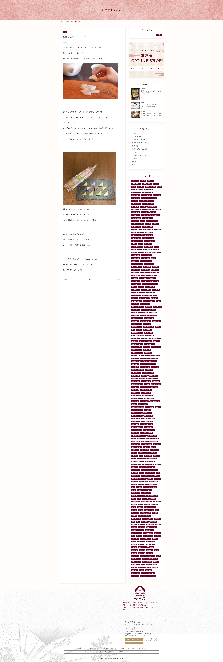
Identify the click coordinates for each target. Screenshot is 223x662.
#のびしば (134, 286)
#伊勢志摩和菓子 (149, 398)
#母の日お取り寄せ (151, 527)
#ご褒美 (144, 275)
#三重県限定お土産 (148, 327)
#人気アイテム (147, 329)
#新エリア (134, 510)
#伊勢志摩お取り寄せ (146, 390)
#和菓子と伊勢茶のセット (138, 461)
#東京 (138, 521)
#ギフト (153, 258)
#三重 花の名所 (157, 306)
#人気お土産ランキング (137, 332)
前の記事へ (67, 279)
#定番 (133, 487)
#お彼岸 (133, 249)
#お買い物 (141, 252)
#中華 (133, 329)
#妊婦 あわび (158, 478)
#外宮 (158, 473)
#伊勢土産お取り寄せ (152, 378)
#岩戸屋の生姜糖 (146, 493)
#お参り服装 (141, 232)
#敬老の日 (140, 507)
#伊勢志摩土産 (135, 401)
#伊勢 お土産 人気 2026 (145, 341)
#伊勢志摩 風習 (135, 390)
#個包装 (153, 447)
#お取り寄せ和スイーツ (137, 241)
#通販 (143, 564)
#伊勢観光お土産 (153, 441)
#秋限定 (151, 547)
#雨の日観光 (134, 570)
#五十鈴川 (139, 329)
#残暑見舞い (142, 527)
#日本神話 (155, 513)
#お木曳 (139, 249)
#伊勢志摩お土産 (135, 392)
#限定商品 (154, 567)
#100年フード (135, 180)
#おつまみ (152, 212)
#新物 (146, 510)
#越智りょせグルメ (136, 561)
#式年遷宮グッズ (135, 501)
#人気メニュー (149, 335)
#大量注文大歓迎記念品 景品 (139, 478)
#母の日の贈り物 (148, 533)
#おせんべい (145, 212)
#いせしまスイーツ (147, 192)
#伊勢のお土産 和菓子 (137, 361)
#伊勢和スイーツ (153, 375)
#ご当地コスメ (144, 272)
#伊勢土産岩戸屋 (146, 381)
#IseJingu (156, 183)
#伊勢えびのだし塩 (155, 347)
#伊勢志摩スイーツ (136, 395)
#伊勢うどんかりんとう (137, 344)
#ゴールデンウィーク (136, 266)
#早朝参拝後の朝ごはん (144, 516)
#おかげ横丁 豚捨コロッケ (146, 201)
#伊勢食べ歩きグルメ (136, 447)
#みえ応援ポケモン (144, 298)
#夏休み (142, 473)
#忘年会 (147, 504)
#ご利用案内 (155, 266)
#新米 (151, 510)
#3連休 (149, 183)
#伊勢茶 (133, 438)
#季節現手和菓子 (153, 481)
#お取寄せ (134, 244)
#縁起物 (156, 550)
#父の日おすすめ (148, 536)
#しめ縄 (144, 281)
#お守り (156, 246)
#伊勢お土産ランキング (137, 352)
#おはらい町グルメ (136, 218)
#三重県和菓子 (135, 321)
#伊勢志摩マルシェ (147, 395)
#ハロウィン (151, 292)
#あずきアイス (148, 189)
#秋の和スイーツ (143, 547)
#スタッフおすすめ (136, 284)
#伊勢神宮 (147, 410)
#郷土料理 (134, 567)
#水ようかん (157, 533)
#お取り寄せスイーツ (148, 238)
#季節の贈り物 (143, 481)
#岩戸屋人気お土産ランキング (139, 495)
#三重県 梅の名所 (143, 312)
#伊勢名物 (144, 375)
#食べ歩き (148, 570)
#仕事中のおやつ (146, 338)
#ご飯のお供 (134, 278)
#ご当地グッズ (154, 269)
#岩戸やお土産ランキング (150, 487)
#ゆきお (152, 301)
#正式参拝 (134, 527)
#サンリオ (152, 278)
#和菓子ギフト (152, 458)
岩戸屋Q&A (136, 158)
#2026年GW (150, 180)
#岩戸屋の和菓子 (135, 493)
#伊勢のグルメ (144, 364)
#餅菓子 (144, 573)
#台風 (141, 455)
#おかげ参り (145, 198)
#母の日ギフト (149, 530)
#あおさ (159, 186)
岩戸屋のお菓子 (82, 649)
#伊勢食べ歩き (157, 444)
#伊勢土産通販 (155, 381)
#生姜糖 (133, 541)
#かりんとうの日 (156, 252)
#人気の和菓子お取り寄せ (138, 335)
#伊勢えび (146, 347)
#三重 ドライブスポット (137, 306)
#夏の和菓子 (145, 470)
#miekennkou (140, 186)
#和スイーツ (156, 455)
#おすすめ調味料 (156, 209)
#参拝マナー (153, 452)
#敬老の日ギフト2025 (150, 507)
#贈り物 (145, 558)
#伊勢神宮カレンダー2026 (148, 418)
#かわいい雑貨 (145, 258)
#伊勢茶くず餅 (141, 438)
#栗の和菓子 (153, 521)
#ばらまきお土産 (135, 289)
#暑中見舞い (157, 518)
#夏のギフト (151, 467)
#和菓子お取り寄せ (142, 458)
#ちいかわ (145, 284)
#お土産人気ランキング (137, 246)
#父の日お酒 (157, 536)
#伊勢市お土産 (135, 387)
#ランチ (158, 301)
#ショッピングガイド (153, 281)
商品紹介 (135, 152)
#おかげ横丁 (134, 201)
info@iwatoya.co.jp (137, 631)
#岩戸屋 (133, 490)
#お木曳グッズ (147, 249)
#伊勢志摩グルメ (146, 392)
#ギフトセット (135, 261)
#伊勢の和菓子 (135, 367)
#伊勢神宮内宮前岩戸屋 (146, 424)
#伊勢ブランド (154, 367)
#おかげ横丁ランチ (136, 203)
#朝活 (133, 521)
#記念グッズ (151, 556)
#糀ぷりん (142, 550)
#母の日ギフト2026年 (136, 533)
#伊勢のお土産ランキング (150, 361)
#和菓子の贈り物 (150, 461)
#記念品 (158, 556)
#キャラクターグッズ (146, 261)
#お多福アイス (148, 246)
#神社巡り (134, 544)
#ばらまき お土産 (150, 286)
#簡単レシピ (134, 550)
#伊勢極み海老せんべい (137, 410)
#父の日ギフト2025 (145, 538)
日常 (133, 165)
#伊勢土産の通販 (135, 381)
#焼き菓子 (139, 536)
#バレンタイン (155, 289)
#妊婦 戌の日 (135, 481)
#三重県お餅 (144, 315)
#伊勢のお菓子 (135, 364)
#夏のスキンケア (135, 470)
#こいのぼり (147, 266)
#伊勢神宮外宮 (135, 432)
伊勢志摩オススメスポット (140, 143)
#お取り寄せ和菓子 (149, 241)
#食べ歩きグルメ (135, 573)
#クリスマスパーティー (137, 264)
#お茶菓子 (134, 252)
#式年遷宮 (152, 498)
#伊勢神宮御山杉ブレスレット (139, 435)
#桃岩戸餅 (158, 524)
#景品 (150, 518)
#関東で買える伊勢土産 (144, 567)
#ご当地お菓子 (145, 269)
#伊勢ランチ (149, 369)
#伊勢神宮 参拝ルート (137, 415)
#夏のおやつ (134, 467)
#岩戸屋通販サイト (152, 495)
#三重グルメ (145, 309)
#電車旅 (142, 570)
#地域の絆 (150, 464)
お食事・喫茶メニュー (95, 649)
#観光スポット (135, 556)
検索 (158, 35)
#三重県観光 (147, 324)
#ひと (144, 295)
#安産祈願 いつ (152, 484)
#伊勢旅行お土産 (143, 404)
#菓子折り (149, 553)
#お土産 (141, 244)
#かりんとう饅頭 (135, 255)
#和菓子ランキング (136, 464)
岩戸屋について (125, 649)
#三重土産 (152, 309)
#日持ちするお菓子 (145, 513)
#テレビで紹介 (153, 284)
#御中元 (144, 501)
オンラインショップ (100, 651)
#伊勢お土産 (147, 349)
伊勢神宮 (135, 146)
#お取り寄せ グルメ (136, 235)
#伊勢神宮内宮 (135, 424)
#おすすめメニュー (136, 209)
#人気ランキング (135, 338)
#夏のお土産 (143, 467)
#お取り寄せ (149, 232)
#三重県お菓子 (135, 315)
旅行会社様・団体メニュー (111, 649)
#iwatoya (133, 186)
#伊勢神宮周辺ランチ (149, 430)
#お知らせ (155, 249)
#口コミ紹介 (134, 455)
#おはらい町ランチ (147, 218)
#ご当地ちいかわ (135, 275)
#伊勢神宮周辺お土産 (136, 430)
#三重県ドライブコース (137, 318)
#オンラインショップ (152, 221)
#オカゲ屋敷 (153, 198)
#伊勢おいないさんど (136, 349)
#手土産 (133, 507)
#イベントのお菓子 (146, 195)
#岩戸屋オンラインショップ (144, 490)
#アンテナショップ (136, 192)
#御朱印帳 (134, 504)
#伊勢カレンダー (135, 355)
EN (127, 651)
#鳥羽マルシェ (135, 576)
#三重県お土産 (153, 312)
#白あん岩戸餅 (150, 541)
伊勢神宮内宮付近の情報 (140, 149)
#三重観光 (158, 327)
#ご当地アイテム (135, 269)
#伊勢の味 (152, 364)
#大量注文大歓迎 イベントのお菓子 (150, 475)
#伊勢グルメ (145, 355)
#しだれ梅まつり (135, 281)
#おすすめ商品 (146, 209)
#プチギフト (134, 298)
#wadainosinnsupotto (150, 186)
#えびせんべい (156, 195)
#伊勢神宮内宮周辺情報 (137, 427)
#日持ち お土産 (135, 513)
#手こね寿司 (154, 504)
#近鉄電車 (155, 561)
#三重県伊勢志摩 (149, 318)
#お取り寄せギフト (147, 235)
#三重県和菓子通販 (145, 321)
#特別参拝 (154, 538)
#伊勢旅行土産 (149, 407)
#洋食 (133, 536)
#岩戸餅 (133, 498)
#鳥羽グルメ (151, 573)
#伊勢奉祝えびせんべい (137, 384)
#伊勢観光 (144, 441)
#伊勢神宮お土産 (135, 418)
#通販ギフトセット (151, 564)
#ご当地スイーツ (154, 272)
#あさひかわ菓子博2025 (137, 189)
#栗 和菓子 (145, 521)
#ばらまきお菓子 (146, 289)
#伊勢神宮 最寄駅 (148, 415)
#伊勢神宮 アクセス (136, 412)
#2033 (144, 183)
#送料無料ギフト (135, 564)
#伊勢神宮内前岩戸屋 (147, 421)
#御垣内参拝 (151, 501)
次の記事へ (118, 279)
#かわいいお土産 (135, 258)
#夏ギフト (158, 464)
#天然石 (150, 478)
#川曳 (139, 498)
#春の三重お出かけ (136, 518)
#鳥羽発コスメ (144, 576)
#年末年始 (145, 498)
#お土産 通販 (148, 244)
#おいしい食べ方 (135, 198)
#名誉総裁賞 (148, 455)
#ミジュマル (154, 298)
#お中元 (148, 223)
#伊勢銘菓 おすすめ (146, 444)
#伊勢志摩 (143, 387)
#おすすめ (143, 206)
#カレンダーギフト (146, 255)
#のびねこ (141, 286)
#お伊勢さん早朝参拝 (136, 229)
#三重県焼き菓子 (156, 321)
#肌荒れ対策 (142, 553)
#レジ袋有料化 (135, 304)
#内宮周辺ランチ (154, 450)
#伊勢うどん (156, 341)
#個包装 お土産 (135, 450)
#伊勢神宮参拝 (148, 427)
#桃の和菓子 (150, 524)
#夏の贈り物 (134, 473)
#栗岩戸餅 (134, 524)
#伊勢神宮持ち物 (152, 435)
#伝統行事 (146, 447)
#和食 (144, 464)
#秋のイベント (150, 544)
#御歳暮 (141, 504)
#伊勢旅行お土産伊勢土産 (138, 407)
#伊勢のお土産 (153, 358)
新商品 (134, 161)
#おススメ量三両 (135, 212)
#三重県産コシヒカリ (136, 324)
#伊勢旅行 (134, 404)
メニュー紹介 (136, 136)
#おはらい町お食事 (154, 215)
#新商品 (141, 510)
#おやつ (143, 221)
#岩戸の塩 (139, 487)
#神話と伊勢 (142, 544)
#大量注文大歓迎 (135, 475)
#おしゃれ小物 (135, 206)
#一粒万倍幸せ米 (145, 304)
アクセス (111, 651)
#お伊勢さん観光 (148, 229)
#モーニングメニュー (136, 301)
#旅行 (157, 510)
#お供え (133, 232)
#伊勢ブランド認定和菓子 (138, 369)
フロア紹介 (142, 649)
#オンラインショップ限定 (138, 223)
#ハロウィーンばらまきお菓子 (139, 292)
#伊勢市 (147, 384)
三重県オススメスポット (140, 139)
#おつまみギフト (135, 215)
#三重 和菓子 (148, 306)
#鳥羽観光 (152, 576)
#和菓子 (133, 458)
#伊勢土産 (142, 378)
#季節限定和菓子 (143, 484)
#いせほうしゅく (135, 195)
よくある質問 (120, 651)
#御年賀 (158, 501)
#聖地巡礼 (134, 553)
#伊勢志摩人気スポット (137, 398)
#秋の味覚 (134, 547)
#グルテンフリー (149, 264)
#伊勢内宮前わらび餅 (148, 372)
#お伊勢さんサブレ (136, 226)
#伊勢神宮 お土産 (147, 412)
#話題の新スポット (136, 558)
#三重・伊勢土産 (135, 309)
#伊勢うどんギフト (149, 344)
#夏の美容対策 (153, 470)
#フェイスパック (152, 295)
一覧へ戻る (92, 279)
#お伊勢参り (157, 229)
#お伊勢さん (155, 223)
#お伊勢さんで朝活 (147, 226)
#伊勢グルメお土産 (154, 355)
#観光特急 (143, 556)
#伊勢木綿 (158, 407)
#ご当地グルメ (135, 272)
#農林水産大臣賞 (147, 561)
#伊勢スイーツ (135, 358)
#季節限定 (134, 484)
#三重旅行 (134, 312)
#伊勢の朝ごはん (145, 367)
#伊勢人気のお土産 (136, 372)
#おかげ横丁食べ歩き (148, 203)
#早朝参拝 (134, 516)
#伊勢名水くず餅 (135, 375)
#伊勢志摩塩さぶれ (154, 401)
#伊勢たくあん (144, 358)
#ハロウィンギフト (136, 295)
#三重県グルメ (152, 315)
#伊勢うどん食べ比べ (136, 347)
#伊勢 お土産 (135, 341)
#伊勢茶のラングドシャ (152, 438)
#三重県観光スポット (136, 327)
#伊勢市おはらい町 (155, 384)
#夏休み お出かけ (150, 473)
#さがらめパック (144, 278)
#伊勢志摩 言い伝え (152, 387)
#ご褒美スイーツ (152, 275)
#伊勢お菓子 (148, 352)
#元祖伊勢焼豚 (144, 450)
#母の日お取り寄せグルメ (138, 530)
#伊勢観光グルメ (135, 444)
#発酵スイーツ (141, 541)
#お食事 (148, 252)
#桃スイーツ (142, 524)
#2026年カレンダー (136, 183)
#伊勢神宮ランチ (135, 421)
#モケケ (146, 301)
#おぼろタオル (135, 221)
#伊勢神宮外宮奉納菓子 (146, 432)
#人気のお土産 (148, 332)
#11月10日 (142, 180)
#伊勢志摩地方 (144, 401)
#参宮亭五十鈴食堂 (143, 452)
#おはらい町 (145, 215)
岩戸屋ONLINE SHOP (139, 155)
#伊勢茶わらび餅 (135, 441)
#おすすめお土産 (152, 206)
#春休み (145, 518)
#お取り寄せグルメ (136, 238)
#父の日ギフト (135, 538)
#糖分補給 (149, 550)
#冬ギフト (134, 452)
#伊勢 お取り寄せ (156, 338)
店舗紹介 (134, 649)
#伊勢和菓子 (134, 378)
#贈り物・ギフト (153, 558)
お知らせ (135, 133)
